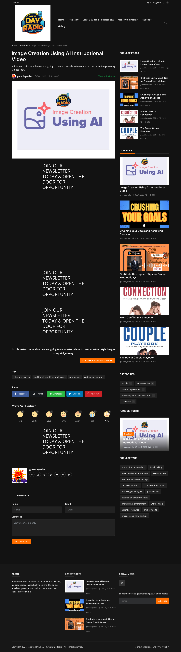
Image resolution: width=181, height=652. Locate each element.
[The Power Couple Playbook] (129, 133)
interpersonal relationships (134, 516)
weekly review (159, 473)
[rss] (122, 583)
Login (148, 2)
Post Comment (21, 541)
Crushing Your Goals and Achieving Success (153, 96)
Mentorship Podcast (128, 19)
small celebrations (130, 485)
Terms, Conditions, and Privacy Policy (151, 646)
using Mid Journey (21, 377)
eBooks (126, 383)
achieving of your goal (132, 491)
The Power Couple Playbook (149, 130)
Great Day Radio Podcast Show (98, 19)
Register (157, 2)
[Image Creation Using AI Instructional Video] (129, 66)
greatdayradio (37, 469)
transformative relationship (135, 479)
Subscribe (162, 600)
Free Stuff (73, 19)
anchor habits (150, 509)
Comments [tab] (22, 495)
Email (68, 503)
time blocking (155, 467)
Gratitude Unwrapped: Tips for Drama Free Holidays (154, 79)
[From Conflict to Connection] (129, 116)
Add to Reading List (107, 76)
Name (15, 503)
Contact (15, 2)
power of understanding (133, 467)
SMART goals (157, 503)
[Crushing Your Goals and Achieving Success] (129, 99)
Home (61, 19)
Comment (17, 516)
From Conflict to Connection (148, 113)
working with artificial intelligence (50, 377)
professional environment (134, 503)
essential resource (130, 509)
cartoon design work (94, 377)
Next (164, 434)
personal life (153, 491)
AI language (75, 377)
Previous (125, 434)
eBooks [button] (146, 19)
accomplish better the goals (135, 497)
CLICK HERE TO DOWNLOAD (96, 360)
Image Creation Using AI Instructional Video (152, 63)
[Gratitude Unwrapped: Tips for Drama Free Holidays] (129, 82)
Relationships (145, 383)
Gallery (61, 26)
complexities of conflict (154, 485)
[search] (165, 22)
